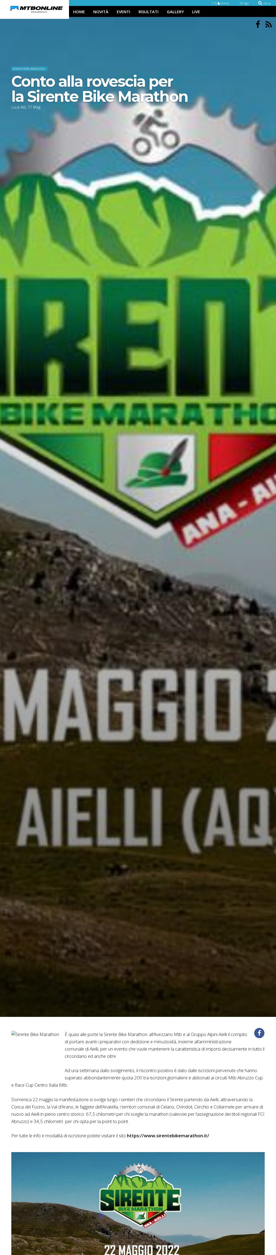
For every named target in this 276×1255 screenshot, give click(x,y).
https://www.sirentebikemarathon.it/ (168, 1135)
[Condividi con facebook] (259, 1033)
